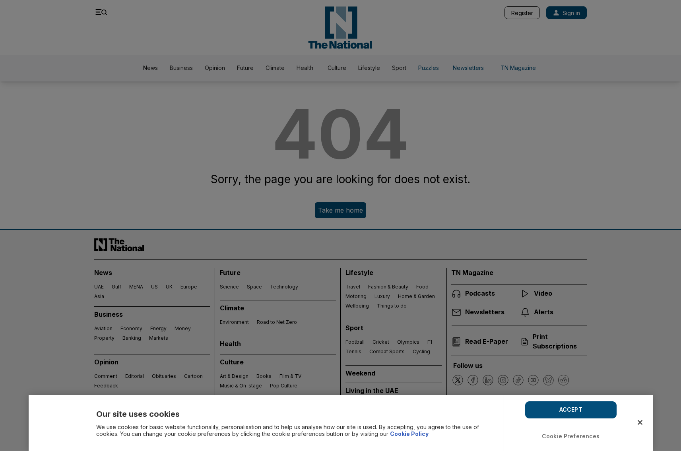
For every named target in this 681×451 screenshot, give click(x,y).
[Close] (640, 422)
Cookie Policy (409, 433)
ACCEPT (570, 409)
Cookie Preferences (571, 436)
